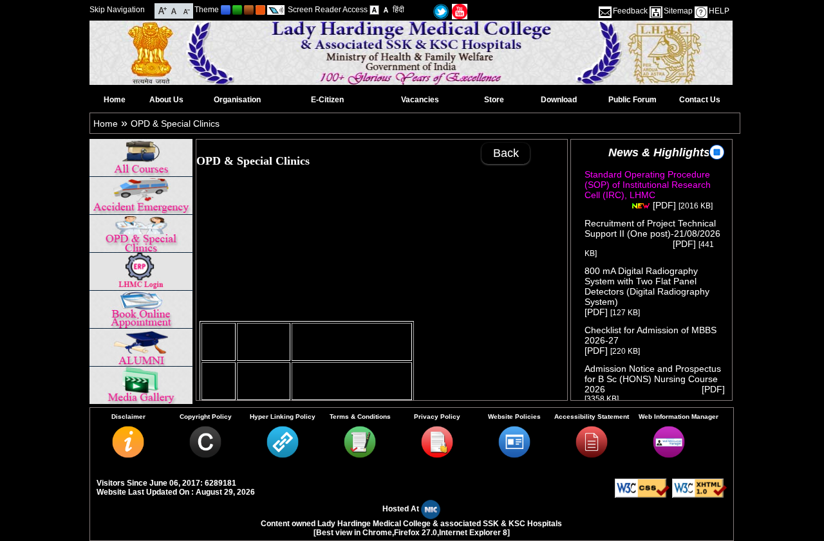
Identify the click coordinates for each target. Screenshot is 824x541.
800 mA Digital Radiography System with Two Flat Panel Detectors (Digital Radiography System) (648, 286)
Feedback (630, 10)
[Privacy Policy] (437, 455)
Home (115, 99)
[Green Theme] (237, 9)
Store (494, 99)
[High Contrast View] (386, 9)
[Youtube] (459, 11)
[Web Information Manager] (669, 455)
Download (559, 99)
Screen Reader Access (328, 9)
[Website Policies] (514, 455)
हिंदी (398, 9)
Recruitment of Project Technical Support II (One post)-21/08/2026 (656, 233)
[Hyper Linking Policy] (283, 455)
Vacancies (420, 99)
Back (506, 153)
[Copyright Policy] (205, 455)
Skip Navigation (117, 9)
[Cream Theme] (260, 9)
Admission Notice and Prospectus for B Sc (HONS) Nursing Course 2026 (653, 378)
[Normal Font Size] (174, 9)
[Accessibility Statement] (592, 455)
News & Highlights (659, 152)
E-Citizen (327, 99)
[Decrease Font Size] (186, 9)
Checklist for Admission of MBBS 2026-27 (650, 335)
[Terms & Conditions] (360, 455)
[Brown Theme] (249, 9)
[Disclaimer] (128, 455)
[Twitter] (441, 11)
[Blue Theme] (225, 9)
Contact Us (699, 99)
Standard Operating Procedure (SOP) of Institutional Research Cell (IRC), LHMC (648, 189)
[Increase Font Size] (162, 9)
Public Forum (632, 99)
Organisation (237, 99)
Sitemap (678, 10)
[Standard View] (374, 9)
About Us (166, 99)
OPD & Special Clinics (175, 123)
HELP (719, 10)
